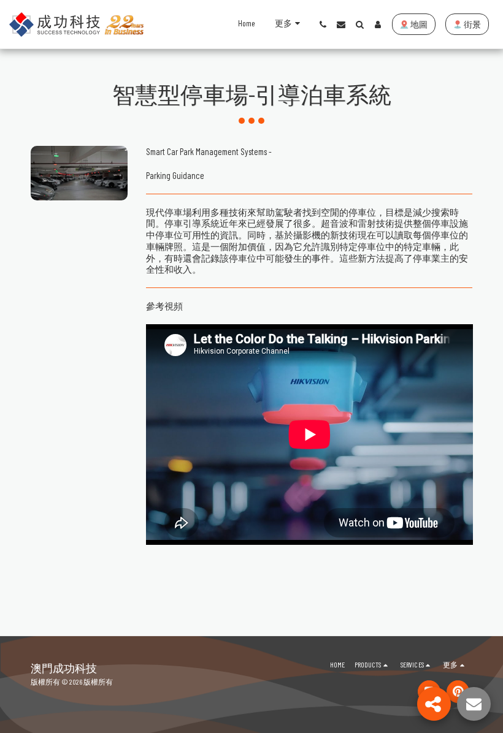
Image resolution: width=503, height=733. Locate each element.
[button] (322, 24)
